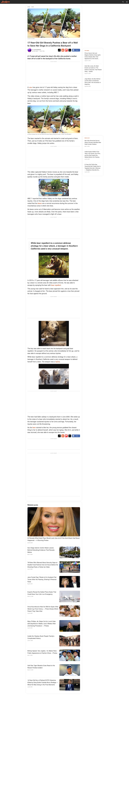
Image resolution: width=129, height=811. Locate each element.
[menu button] (127, 2)
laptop (58, 361)
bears (40, 203)
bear (34, 427)
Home (28, 6)
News (32, 6)
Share (77, 50)
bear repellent (56, 285)
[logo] (5, 2)
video (30, 87)
